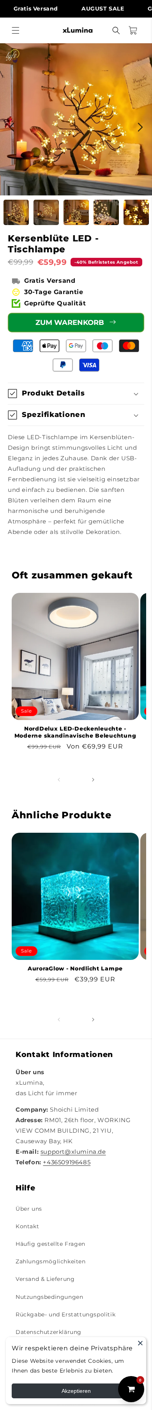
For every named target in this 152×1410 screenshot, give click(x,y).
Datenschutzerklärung (48, 1332)
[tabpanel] (76, 119)
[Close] (140, 1343)
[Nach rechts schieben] (93, 779)
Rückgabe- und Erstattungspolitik (65, 1314)
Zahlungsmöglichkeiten (51, 1261)
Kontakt (27, 1226)
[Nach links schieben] (58, 779)
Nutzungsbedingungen (49, 1296)
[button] (15, 30)
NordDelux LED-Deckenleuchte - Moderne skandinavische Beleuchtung (75, 732)
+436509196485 (66, 1162)
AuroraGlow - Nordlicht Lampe (75, 968)
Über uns (29, 1208)
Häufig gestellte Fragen (50, 1243)
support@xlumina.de (73, 1151)
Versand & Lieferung (45, 1278)
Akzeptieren (76, 1391)
